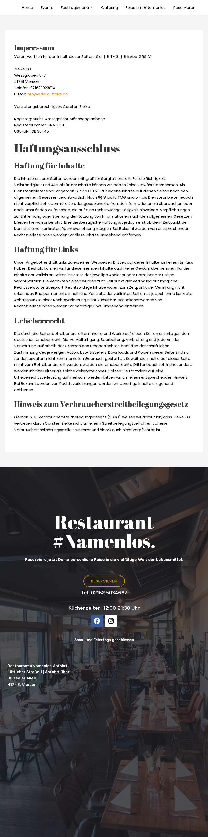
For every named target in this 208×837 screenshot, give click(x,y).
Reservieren (184, 7)
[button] (196, 677)
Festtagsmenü (75, 7)
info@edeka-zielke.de (47, 94)
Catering (109, 7)
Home (27, 7)
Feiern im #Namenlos (146, 7)
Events (47, 7)
